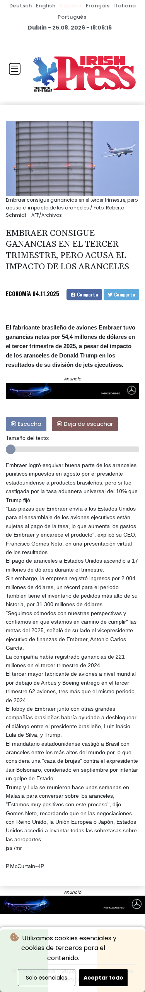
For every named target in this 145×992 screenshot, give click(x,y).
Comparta (86, 294)
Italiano (124, 5)
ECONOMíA (18, 293)
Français (98, 5)
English (46, 5)
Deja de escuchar (87, 424)
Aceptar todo (103, 978)
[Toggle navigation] (15, 69)
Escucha (28, 424)
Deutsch (20, 5)
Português (72, 17)
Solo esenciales (46, 978)
